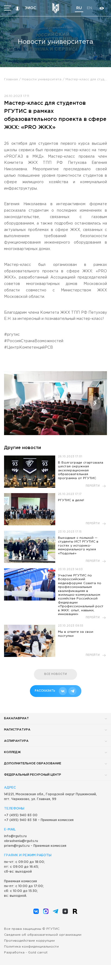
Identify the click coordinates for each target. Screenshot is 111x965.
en (89, 8)
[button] (16, 403)
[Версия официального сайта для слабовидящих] (101, 8)
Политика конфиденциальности (31, 946)
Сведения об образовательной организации (42, 934)
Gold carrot (38, 952)
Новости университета (41, 79)
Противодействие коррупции (29, 940)
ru (79, 8)
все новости (55, 674)
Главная (11, 79)
